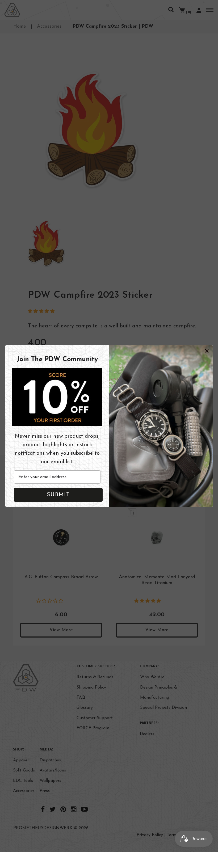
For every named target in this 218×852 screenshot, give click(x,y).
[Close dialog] (207, 351)
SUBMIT (58, 494)
